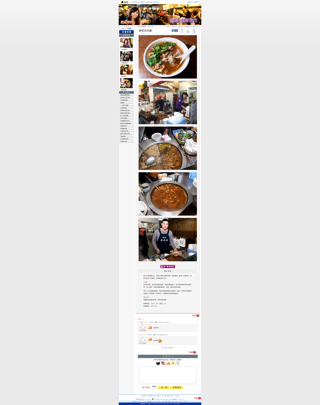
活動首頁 (135, 2)
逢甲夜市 (123, 76)
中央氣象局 (150, 395)
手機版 (137, 399)
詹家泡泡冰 (123, 126)
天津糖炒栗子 (124, 100)
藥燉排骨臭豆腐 (125, 113)
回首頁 (142, 399)
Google (162, 395)
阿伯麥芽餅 (123, 128)
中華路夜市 (124, 63)
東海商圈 (123, 89)
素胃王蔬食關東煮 (125, 123)
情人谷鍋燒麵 (124, 115)
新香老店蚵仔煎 (125, 110)
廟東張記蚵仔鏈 (125, 97)
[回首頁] (124, 1)
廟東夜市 (143, 26)
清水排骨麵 (123, 118)
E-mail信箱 (164, 401)
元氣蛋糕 (123, 136)
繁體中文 (191, 2)
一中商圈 (123, 49)
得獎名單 (156, 2)
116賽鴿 (176, 395)
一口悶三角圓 (124, 105)
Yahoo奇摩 (156, 395)
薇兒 (142, 322)
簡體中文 (197, 2)
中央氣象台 (167, 395)
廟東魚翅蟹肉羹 (125, 95)
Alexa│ (146, 399)
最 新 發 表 (126, 35)
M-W (149, 399)
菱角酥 (122, 102)
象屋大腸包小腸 (125, 133)
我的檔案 (143, 395)
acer (142, 334)
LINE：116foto (183, 401)
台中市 (152, 322)
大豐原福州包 (124, 131)
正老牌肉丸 (123, 108)
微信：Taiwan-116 (173, 401)
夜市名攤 (149, 2)
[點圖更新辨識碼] (146, 387)
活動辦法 (142, 2)
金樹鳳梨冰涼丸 (125, 120)
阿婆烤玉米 (123, 141)
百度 (172, 395)
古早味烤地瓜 (124, 139)
